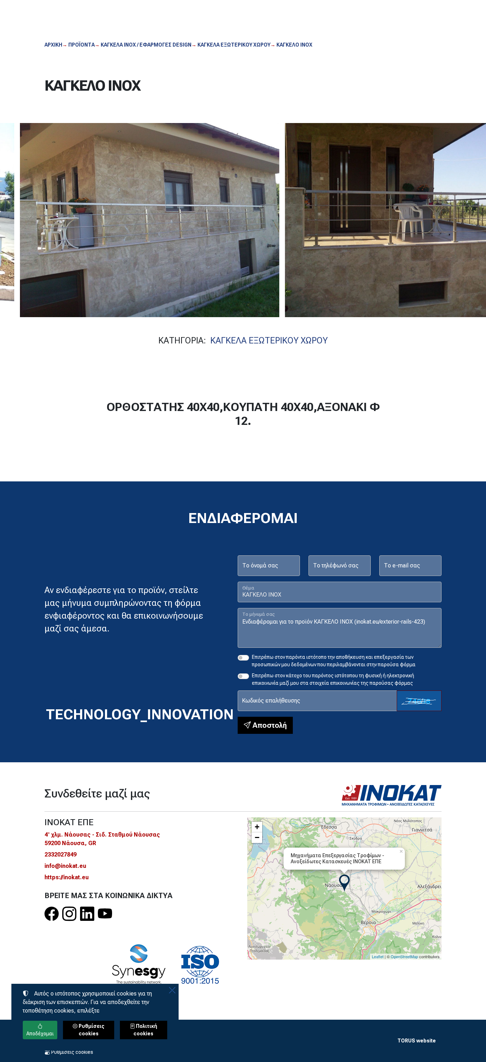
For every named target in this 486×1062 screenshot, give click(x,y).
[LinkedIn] (87, 914)
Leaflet (378, 956)
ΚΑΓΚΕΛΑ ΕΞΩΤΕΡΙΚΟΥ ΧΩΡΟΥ (269, 341)
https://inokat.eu (66, 877)
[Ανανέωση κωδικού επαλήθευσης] (419, 700)
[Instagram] (69, 914)
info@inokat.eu (65, 866)
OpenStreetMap (404, 956)
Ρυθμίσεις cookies (71, 1052)
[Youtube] (105, 914)
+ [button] (257, 826)
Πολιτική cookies (145, 1029)
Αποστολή (269, 725)
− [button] (257, 837)
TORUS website (416, 1041)
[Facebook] (51, 914)
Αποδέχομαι (40, 1033)
